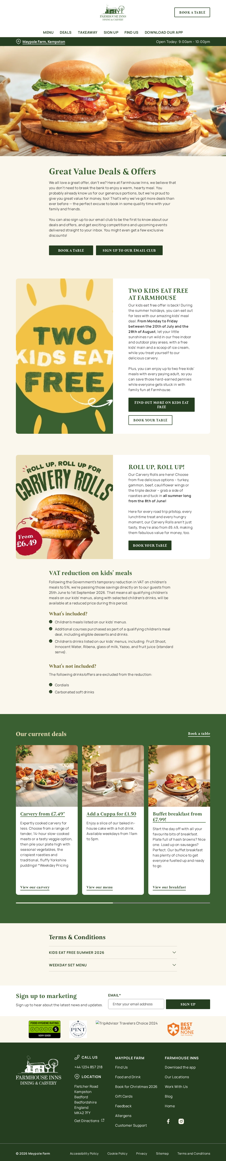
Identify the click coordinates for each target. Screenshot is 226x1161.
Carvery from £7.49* (42, 814)
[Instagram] (181, 1121)
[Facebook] (168, 1121)
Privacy (141, 1153)
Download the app (180, 1067)
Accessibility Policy (84, 1153)
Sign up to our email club (129, 250)
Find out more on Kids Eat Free (161, 404)
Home (170, 1106)
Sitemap (162, 1153)
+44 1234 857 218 (88, 1067)
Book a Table (192, 12)
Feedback (123, 1106)
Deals (66, 32)
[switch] (88, 593)
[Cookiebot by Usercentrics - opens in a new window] (189, 534)
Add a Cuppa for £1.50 (111, 814)
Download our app (164, 32)
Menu (48, 32)
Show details (190, 609)
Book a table (71, 250)
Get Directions (86, 1120)
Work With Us (176, 1086)
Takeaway (88, 32)
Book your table (150, 420)
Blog (168, 1096)
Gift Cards (123, 1096)
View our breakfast (179, 776)
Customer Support (131, 1125)
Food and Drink (128, 1076)
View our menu (113, 776)
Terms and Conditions (193, 1153)
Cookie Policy (117, 1153)
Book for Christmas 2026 (136, 1086)
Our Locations (177, 1076)
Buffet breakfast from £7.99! (177, 817)
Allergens (123, 1115)
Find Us (131, 32)
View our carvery (47, 776)
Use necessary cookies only (112, 623)
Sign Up (111, 32)
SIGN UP (188, 1004)
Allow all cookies (177, 623)
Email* (114, 995)
